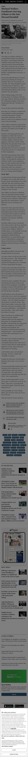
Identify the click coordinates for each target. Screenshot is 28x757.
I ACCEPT (14, 750)
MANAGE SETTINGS (14, 754)
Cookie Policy (13, 728)
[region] (14, 732)
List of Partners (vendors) (7, 746)
